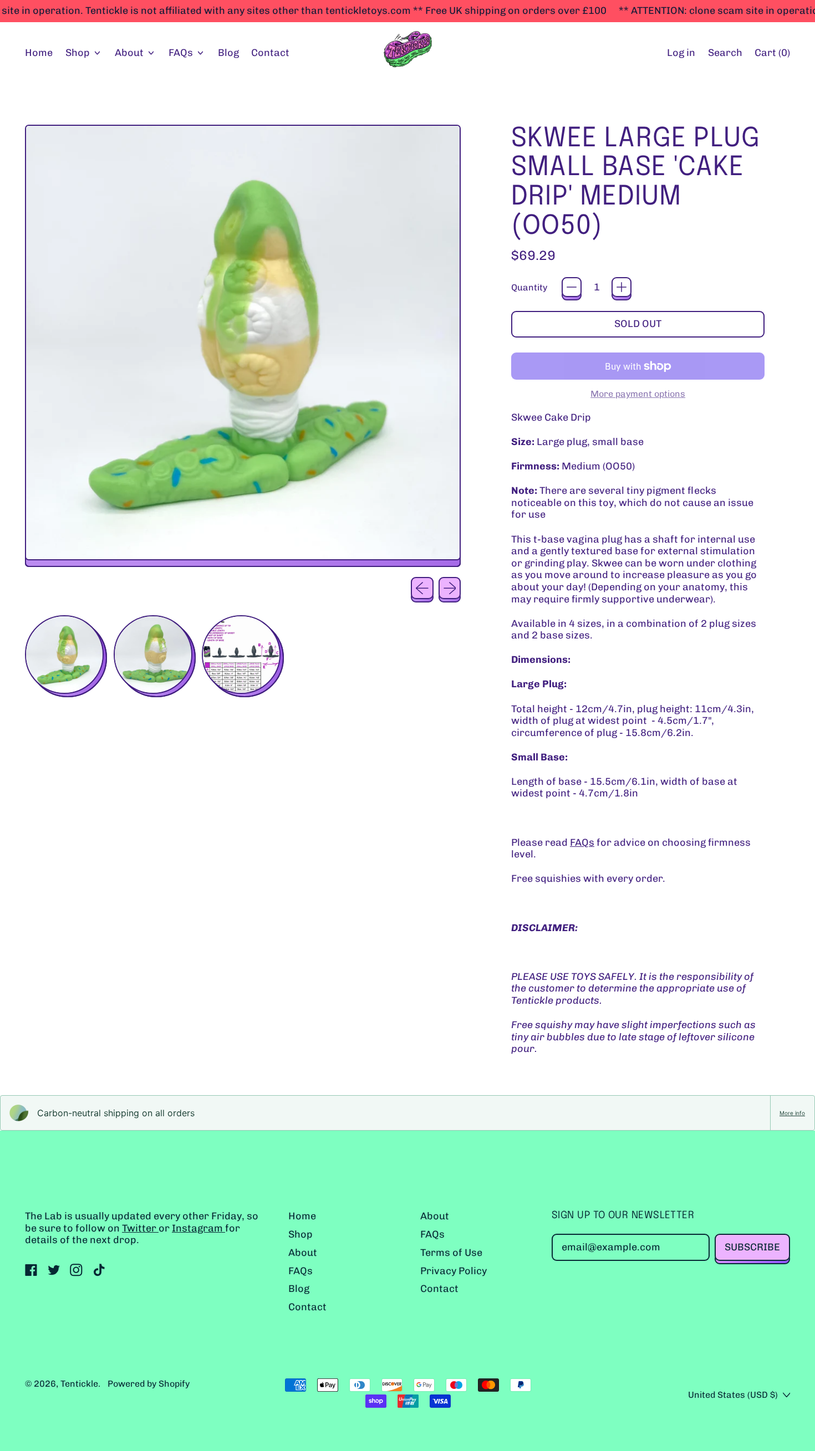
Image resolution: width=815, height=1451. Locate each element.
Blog (228, 53)
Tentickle (79, 1383)
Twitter (140, 1228)
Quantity (529, 287)
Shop (300, 1234)
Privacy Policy (453, 1271)
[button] (724, 53)
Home (39, 53)
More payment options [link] (637, 394)
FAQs (582, 842)
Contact (270, 53)
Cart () (772, 55)
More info (792, 1113)
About (302, 1252)
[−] (572, 287)
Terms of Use (451, 1252)
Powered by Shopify (149, 1383)
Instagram (198, 1228)
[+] (621, 287)
